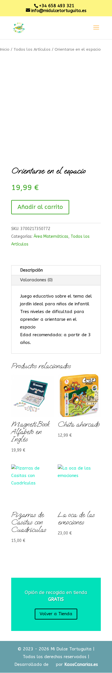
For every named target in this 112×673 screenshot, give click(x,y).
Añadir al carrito (40, 207)
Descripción (31, 270)
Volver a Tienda (56, 613)
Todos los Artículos (32, 49)
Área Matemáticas (51, 236)
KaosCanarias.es (81, 664)
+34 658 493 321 (56, 5)
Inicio (4, 49)
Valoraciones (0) (36, 279)
